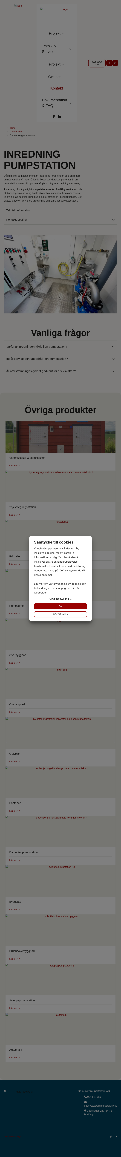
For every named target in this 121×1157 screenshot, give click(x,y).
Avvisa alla (60, 614)
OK (60, 606)
